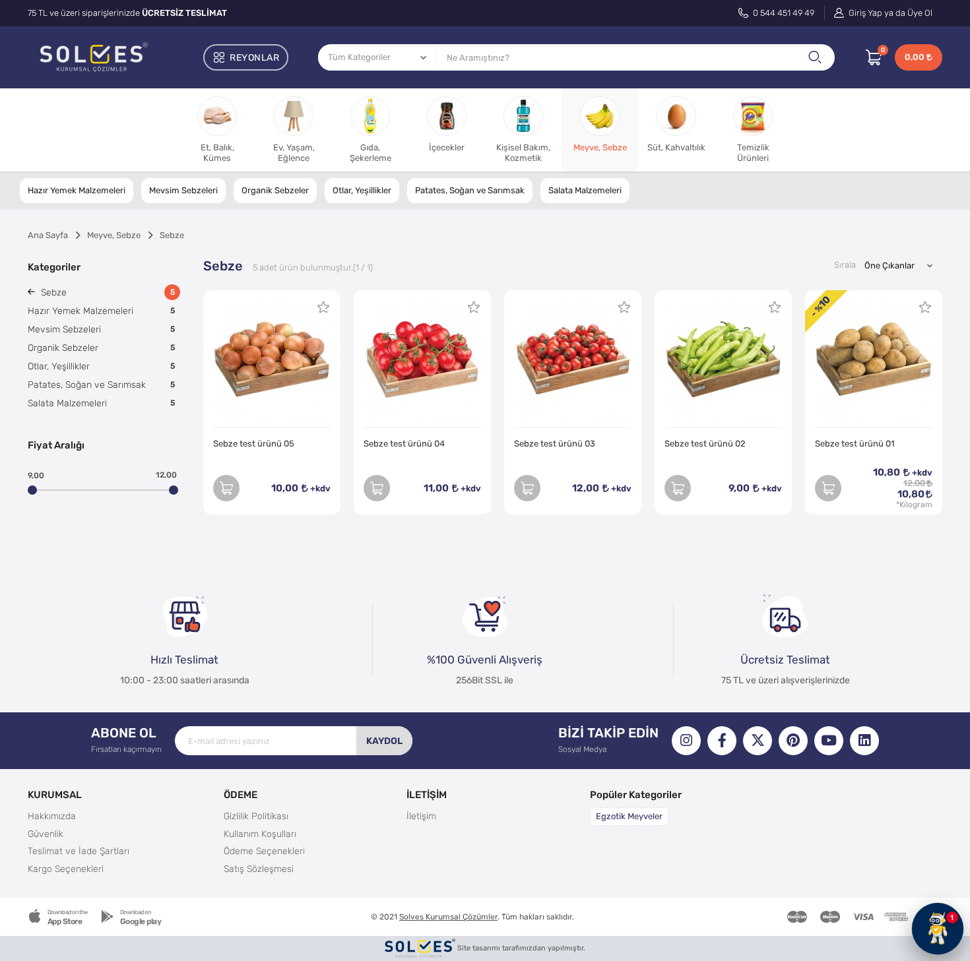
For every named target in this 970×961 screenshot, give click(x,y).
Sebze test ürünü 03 (554, 444)
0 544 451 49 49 (782, 13)
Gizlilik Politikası (256, 816)
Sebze (106, 292)
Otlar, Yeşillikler (362, 190)
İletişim (421, 816)
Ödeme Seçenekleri (264, 851)
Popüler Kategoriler (636, 794)
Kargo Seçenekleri (66, 868)
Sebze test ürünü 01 (855, 444)
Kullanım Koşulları (260, 833)
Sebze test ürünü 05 (253, 444)
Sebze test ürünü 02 (705, 444)
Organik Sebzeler (275, 190)
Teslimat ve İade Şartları (78, 851)
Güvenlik (45, 833)
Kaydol (384, 740)
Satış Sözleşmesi (259, 868)
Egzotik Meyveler (629, 816)
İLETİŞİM (426, 794)
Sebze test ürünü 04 (404, 444)
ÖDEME (240, 794)
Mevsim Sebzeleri (183, 190)
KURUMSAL (55, 794)
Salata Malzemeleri (585, 190)
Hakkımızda (52, 816)
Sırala (845, 265)
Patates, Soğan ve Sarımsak (470, 190)
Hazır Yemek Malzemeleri (76, 190)
